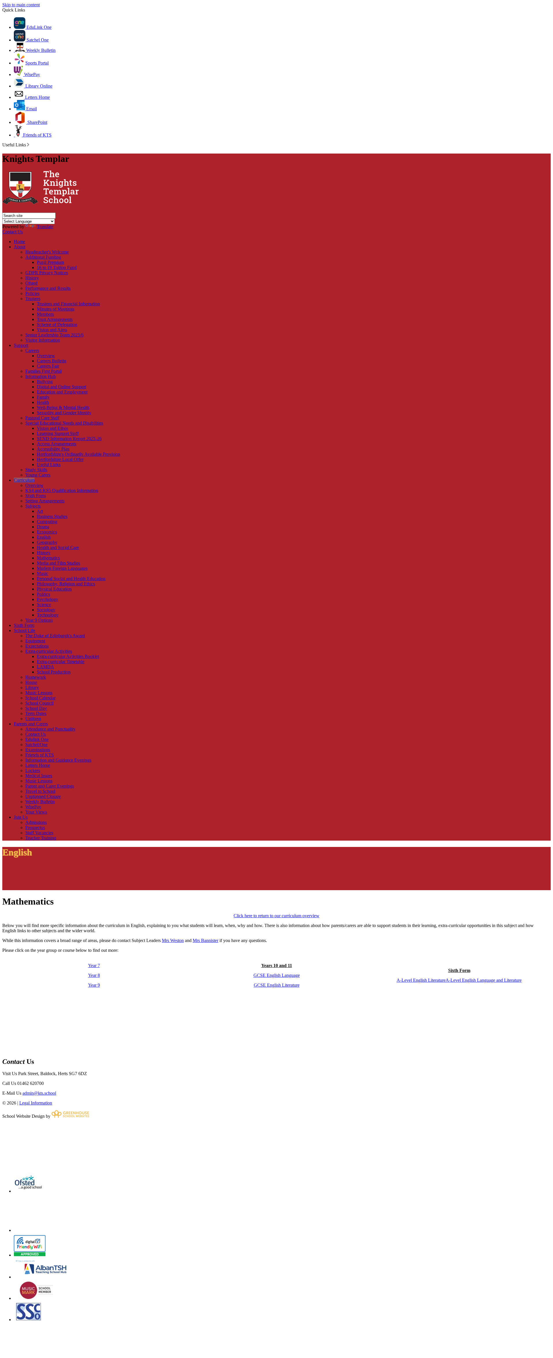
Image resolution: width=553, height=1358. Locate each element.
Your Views (36, 811)
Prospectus (35, 827)
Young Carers (37, 474)
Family (43, 397)
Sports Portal (37, 62)
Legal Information (35, 1102)
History (32, 277)
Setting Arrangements (45, 500)
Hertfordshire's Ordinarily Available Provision (78, 454)
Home (19, 241)
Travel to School (40, 791)
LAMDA (45, 666)
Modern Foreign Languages (62, 568)
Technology (47, 614)
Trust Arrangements (55, 319)
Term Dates (35, 713)
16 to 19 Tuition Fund (57, 267)
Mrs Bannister (205, 940)
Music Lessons (38, 692)
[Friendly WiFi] (30, 1255)
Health (43, 402)
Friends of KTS (37, 135)
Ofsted (31, 283)
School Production (54, 671)
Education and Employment (62, 391)
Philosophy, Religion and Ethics (66, 583)
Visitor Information (42, 340)
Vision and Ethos (52, 428)
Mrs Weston (173, 940)
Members (45, 314)
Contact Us (12, 231)
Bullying (45, 381)
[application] (276, 1145)
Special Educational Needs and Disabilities (64, 423)
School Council (39, 703)
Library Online (38, 86)
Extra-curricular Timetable (60, 661)
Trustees (32, 298)
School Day (36, 708)
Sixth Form (35, 495)
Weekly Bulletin (40, 50)
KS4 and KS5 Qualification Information (61, 490)
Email (31, 108)
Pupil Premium (50, 262)
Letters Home (37, 97)
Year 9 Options (39, 620)
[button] (28, 144)
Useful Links (48, 464)
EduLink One (38, 27)
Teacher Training (40, 837)
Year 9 (94, 985)
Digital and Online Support (61, 386)
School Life (24, 630)
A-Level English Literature (421, 980)
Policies (32, 293)
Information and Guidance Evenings (58, 760)
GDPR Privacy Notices (46, 272)
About (19, 246)
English (44, 537)
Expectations (37, 646)
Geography (47, 542)
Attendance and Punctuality (50, 729)
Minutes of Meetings (55, 309)
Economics (47, 531)
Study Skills (36, 469)
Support (21, 345)
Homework (35, 677)
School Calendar (40, 697)
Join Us (21, 817)
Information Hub (40, 376)
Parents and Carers (31, 723)
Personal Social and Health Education (71, 578)
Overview (46, 355)
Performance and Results (48, 288)
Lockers (32, 770)
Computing (47, 521)
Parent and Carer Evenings (49, 786)
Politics (43, 594)
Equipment (35, 640)
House (31, 682)
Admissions (36, 822)
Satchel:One (36, 744)
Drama (43, 526)
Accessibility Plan (53, 449)
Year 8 (94, 975)
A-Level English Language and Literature (484, 980)
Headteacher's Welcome (47, 251)
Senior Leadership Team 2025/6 (54, 334)
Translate (45, 226)
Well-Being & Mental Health (63, 407)
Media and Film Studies (58, 563)
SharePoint (36, 122)
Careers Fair (48, 366)
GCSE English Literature (277, 985)
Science (44, 604)
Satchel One (37, 39)
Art (40, 511)
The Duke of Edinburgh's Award (55, 635)
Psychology (47, 599)
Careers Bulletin (51, 360)
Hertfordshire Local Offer (60, 459)
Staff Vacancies (39, 832)
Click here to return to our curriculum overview (276, 915)
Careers (32, 350)
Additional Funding (43, 257)
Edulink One (37, 739)
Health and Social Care (58, 547)
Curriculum (24, 480)
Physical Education (54, 589)
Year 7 (94, 965)
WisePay (31, 74)
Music (42, 573)
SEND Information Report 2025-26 (69, 438)
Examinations (37, 749)
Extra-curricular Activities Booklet (68, 656)
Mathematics (48, 557)
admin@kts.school (39, 1093)
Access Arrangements (56, 443)
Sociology (46, 609)
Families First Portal (43, 371)
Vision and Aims (52, 329)
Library (32, 687)
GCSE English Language (276, 975)
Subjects (33, 506)
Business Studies (52, 516)
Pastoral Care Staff (42, 417)
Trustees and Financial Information (68, 303)
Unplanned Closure (43, 796)
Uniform (33, 718)
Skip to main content (21, 4)
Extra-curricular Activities (48, 651)
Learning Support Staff (58, 433)
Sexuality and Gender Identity (64, 412)
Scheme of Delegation (57, 324)
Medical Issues (38, 775)
